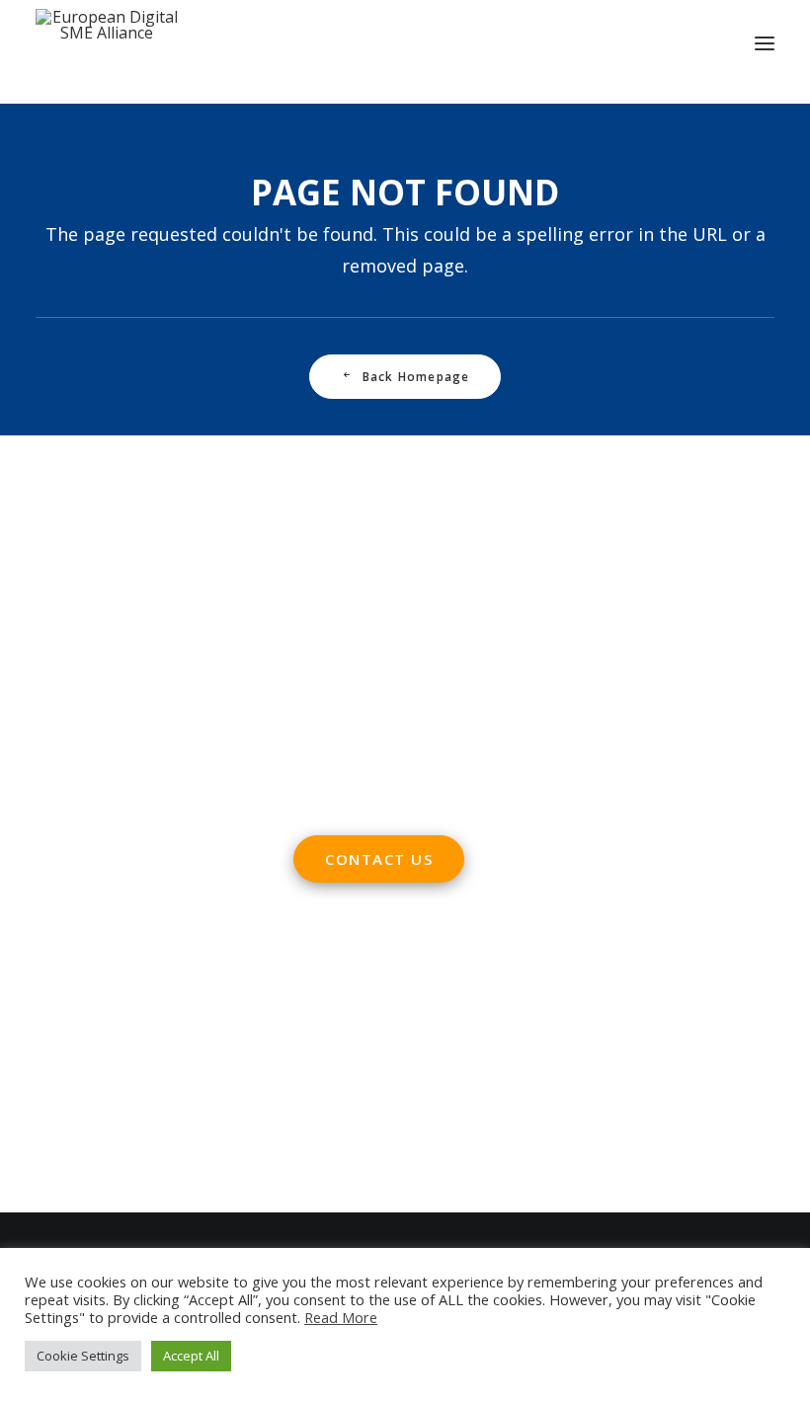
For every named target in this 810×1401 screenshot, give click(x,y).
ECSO (182, 997)
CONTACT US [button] (379, 859)
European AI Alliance (112, 1080)
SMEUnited (113, 997)
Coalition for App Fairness (132, 1163)
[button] (764, 43)
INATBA (65, 1108)
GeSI (174, 1135)
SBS (50, 997)
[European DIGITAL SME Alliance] (107, 43)
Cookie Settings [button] (83, 1355)
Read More (340, 1317)
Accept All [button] (191, 1355)
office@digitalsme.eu (413, 602)
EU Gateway (79, 1025)
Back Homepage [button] (416, 376)
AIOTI (230, 997)
